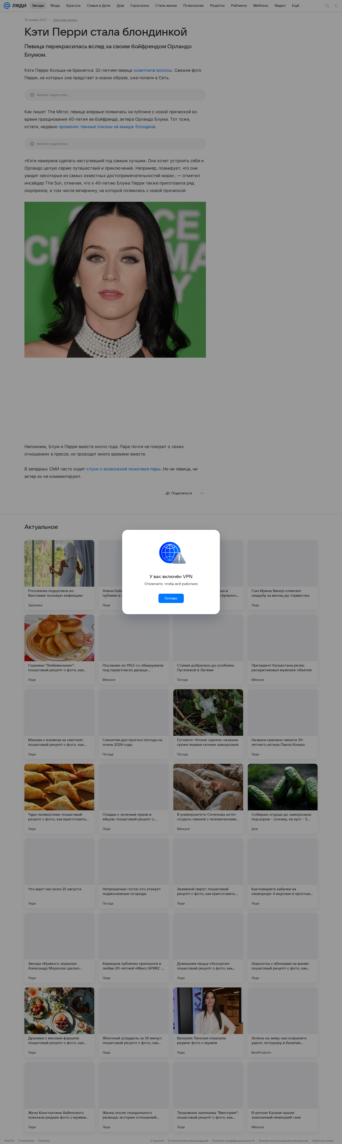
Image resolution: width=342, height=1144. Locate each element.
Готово (171, 598)
